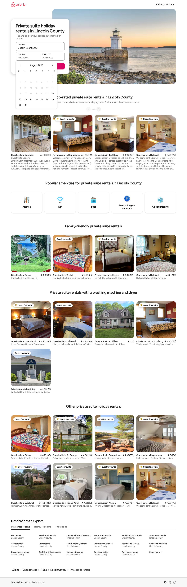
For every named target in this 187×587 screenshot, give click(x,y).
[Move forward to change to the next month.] (52, 65)
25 (31, 99)
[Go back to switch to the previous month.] (20, 65)
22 (52, 93)
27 (42, 99)
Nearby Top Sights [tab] (42, 527)
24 (25, 99)
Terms (42, 582)
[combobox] (40, 48)
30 (20, 105)
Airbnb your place (165, 4)
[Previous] (88, 109)
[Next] (98, 109)
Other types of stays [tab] (20, 527)
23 (20, 99)
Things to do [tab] (61, 527)
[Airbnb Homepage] (18, 4)
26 (36, 99)
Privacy (34, 582)
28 (47, 99)
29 (52, 99)
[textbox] (28, 57)
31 (26, 105)
